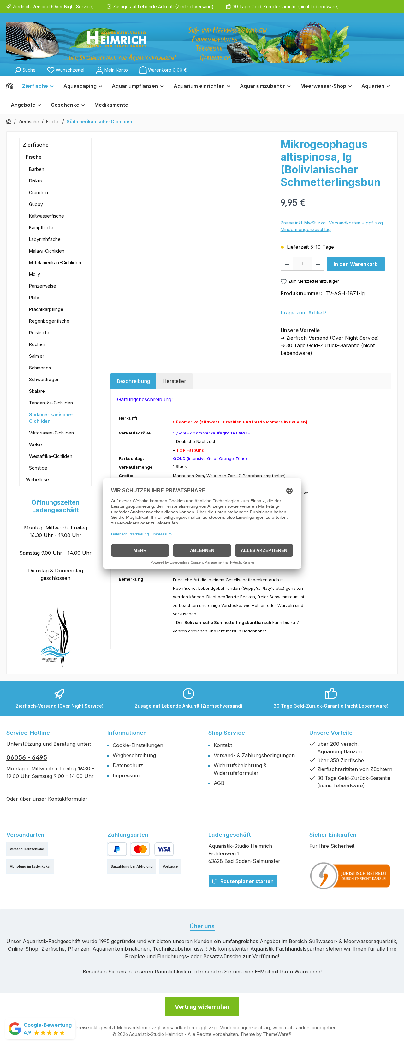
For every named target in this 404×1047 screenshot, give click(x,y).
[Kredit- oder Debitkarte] (152, 849)
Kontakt (223, 745)
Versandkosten (178, 1027)
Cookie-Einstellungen (138, 745)
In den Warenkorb (356, 264)
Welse (35, 444)
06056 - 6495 (26, 757)
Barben (36, 169)
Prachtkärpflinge (46, 309)
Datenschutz (128, 765)
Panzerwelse (42, 286)
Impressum (126, 775)
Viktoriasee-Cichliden (51, 432)
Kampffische (42, 227)
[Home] (12, 85)
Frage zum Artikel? (303, 312)
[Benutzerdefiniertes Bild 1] (350, 876)
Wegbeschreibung (134, 755)
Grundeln (38, 192)
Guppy (36, 204)
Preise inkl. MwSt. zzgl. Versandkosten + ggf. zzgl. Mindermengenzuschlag (333, 226)
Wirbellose (37, 479)
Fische (34, 157)
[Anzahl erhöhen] (318, 264)
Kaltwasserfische (46, 215)
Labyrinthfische (45, 239)
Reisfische (39, 332)
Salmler (36, 356)
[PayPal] (117, 849)
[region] (192, 206)
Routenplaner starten (246, 881)
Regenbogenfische (49, 321)
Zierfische (36, 144)
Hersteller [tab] (174, 381)
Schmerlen (40, 367)
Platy (34, 297)
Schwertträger (44, 379)
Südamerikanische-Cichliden (51, 418)
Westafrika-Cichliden (50, 456)
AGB (219, 783)
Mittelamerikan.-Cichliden (55, 262)
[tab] (133, 381)
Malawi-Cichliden (46, 251)
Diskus (36, 180)
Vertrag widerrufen (202, 1006)
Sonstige (38, 467)
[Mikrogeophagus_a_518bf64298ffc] (192, 206)
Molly (34, 274)
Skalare (37, 391)
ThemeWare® (277, 1034)
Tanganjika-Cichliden (51, 402)
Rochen (37, 344)
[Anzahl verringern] (287, 264)
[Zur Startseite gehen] (177, 42)
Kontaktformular (67, 799)
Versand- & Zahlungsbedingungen (254, 755)
